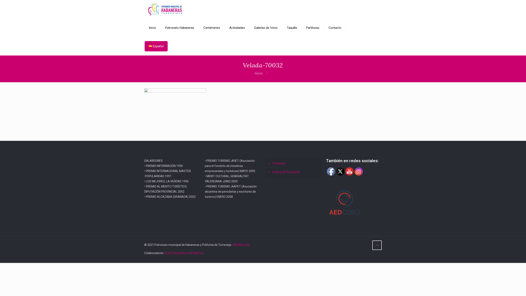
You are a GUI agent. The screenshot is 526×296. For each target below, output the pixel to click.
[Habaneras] (165, 9)
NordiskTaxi (196, 253)
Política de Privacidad (286, 172)
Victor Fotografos (175, 253)
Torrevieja (278, 163)
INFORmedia (241, 244)
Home (259, 73)
